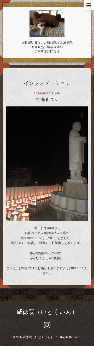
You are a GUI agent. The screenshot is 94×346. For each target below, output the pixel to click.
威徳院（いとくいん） (47, 312)
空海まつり (47, 99)
